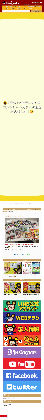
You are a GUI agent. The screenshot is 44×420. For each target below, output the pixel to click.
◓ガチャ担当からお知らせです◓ (29, 274)
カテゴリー (5, 398)
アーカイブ (5, 404)
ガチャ (5, 211)
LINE (29, 254)
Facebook (17, 254)
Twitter (23, 254)
